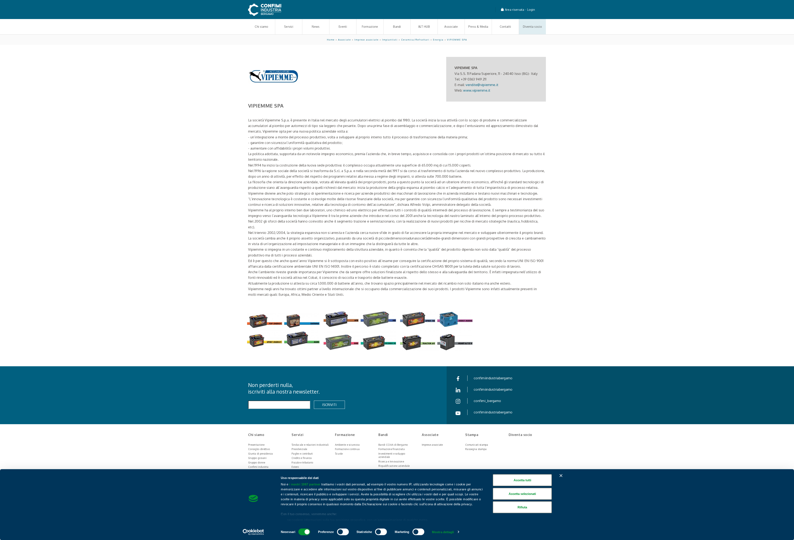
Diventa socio (532, 26)
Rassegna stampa (476, 449)
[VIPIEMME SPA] (283, 331)
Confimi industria (258, 466)
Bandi (397, 26)
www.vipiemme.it (476, 90)
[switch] (343, 531)
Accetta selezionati (522, 493)
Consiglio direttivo (259, 449)
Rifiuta (522, 507)
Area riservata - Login (519, 9)
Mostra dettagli (443, 532)
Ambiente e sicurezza (347, 444)
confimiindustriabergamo (493, 378)
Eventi (343, 26)
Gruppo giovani (257, 458)
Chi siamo (261, 26)
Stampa (471, 435)
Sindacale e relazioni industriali (310, 444)
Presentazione (256, 444)
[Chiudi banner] (561, 475)
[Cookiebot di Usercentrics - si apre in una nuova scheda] (253, 532)
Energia (438, 39)
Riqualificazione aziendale (394, 465)
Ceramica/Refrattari (415, 39)
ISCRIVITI (329, 405)
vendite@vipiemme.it (482, 85)
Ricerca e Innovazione (391, 461)
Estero (295, 466)
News (315, 26)
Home (331, 39)
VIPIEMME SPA (457, 39)
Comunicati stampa (476, 444)
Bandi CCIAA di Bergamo (393, 444)
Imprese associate (366, 39)
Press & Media (478, 26)
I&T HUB (424, 26)
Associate (451, 26)
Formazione (370, 26)
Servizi (288, 26)
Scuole (339, 453)
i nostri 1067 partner (304, 484)
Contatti (505, 26)
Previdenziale (299, 449)
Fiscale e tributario (302, 462)
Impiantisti (390, 39)
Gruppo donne (256, 462)
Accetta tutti (522, 480)
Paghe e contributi (302, 453)
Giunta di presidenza (260, 453)
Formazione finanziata (391, 449)
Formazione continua (347, 449)
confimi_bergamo (487, 401)
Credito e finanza (302, 458)
